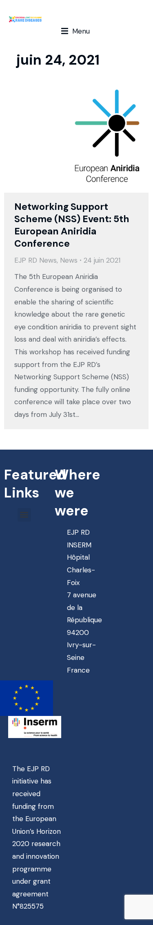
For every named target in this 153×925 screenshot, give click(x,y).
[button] (75, 31)
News (69, 260)
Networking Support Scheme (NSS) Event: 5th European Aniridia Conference (71, 225)
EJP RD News (35, 260)
